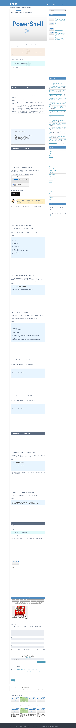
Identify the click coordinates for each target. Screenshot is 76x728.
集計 (40, 603)
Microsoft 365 (47, 4)
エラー (31, 599)
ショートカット (41, 599)
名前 (12, 637)
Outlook (50, 166)
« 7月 (50, 215)
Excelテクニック (52, 159)
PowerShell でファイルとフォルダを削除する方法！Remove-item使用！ (60, 34)
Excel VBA (51, 155)
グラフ (38, 599)
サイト (12, 645)
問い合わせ (27, 726)
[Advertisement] (28, 77)
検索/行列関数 (24, 603)
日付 (40, 602)
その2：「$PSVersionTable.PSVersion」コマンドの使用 (23, 135)
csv (16, 599)
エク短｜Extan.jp (49, 726)
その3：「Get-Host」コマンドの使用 (20, 136)
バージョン (14, 550)
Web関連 (50, 187)
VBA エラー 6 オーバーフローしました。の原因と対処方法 (20, 687)
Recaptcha (13, 653)
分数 (23, 602)
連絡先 (32, 603)
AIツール (50, 149)
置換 (29, 603)
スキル (50, 195)
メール (16, 602)
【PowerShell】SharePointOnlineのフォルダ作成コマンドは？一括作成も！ (28, 671)
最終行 (16, 603)
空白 (27, 603)
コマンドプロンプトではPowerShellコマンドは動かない (23, 142)
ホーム (11, 726)
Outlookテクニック (52, 170)
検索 (20, 603)
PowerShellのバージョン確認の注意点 (19, 139)
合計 (27, 602)
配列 (34, 603)
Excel (18, 599)
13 (57, 210)
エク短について (15, 726)
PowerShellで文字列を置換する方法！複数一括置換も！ (25, 673)
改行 (35, 602)
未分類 (50, 199)
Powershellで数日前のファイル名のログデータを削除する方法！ (26, 669)
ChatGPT (14, 599)
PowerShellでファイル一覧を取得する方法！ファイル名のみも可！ (27, 676)
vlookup (25, 599)
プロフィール (22, 726)
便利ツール (51, 197)
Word (50, 189)
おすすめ (28, 599)
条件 (18, 603)
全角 (21, 602)
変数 (31, 602)
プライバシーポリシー (34, 726)
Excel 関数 (51, 157)
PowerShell (21, 599)
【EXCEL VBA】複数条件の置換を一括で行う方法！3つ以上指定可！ (34, 689)
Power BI (50, 176)
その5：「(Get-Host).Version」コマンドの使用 (22, 138)
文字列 (38, 602)
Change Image (28, 657)
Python (50, 182)
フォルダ (13, 602)
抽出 (33, 602)
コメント (13, 628)
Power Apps (51, 172)
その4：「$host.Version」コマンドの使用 (21, 137)
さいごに (14, 143)
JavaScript (51, 162)
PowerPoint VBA (52, 178)
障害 (38, 603)
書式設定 (43, 602)
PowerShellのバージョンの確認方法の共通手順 (22, 132)
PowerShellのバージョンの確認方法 (19, 131)
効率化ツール (55, 4)
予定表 (19, 602)
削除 (25, 602)
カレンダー (34, 599)
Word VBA (51, 191)
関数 (36, 603)
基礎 (29, 602)
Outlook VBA (51, 168)
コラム (62, 4)
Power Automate (52, 174)
